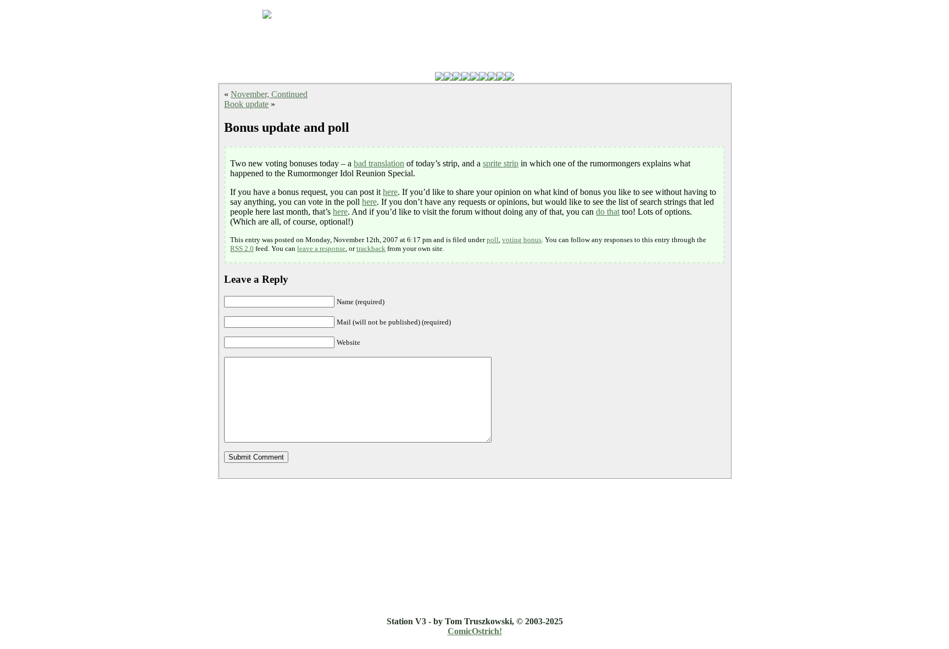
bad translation (379, 163)
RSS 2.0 (242, 248)
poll (493, 240)
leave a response (321, 248)
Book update (246, 104)
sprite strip (500, 163)
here (390, 192)
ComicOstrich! (475, 631)
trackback (371, 248)
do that (607, 211)
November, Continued (269, 94)
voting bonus (522, 240)
